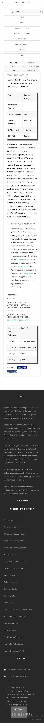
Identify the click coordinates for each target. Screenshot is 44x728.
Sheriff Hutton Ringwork (13, 637)
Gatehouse (21, 260)
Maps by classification (28, 694)
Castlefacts (22, 2)
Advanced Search (13, 701)
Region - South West (22, 33)
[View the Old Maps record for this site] (11, 368)
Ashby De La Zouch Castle (14, 561)
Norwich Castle (10, 630)
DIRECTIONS (31, 70)
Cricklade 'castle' (22, 44)
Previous (22, 49)
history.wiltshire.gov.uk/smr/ (18, 320)
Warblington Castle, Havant (15, 534)
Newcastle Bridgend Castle (14, 651)
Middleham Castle (11, 575)
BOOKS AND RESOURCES (31, 66)
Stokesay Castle (10, 589)
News (23, 701)
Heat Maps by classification (17, 698)
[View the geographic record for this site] (22, 368)
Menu (22, 22)
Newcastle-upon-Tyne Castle (15, 617)
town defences (23, 266)
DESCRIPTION (13, 63)
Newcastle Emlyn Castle (13, 644)
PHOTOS (31, 63)
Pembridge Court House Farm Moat (18, 610)
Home (22, 17)
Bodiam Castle (9, 520)
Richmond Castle (10, 582)
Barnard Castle (9, 555)
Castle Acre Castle (11, 623)
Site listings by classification (17, 691)
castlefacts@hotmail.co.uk (19, 669)
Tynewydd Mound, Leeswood (15, 541)
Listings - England (22, 28)
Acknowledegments (14, 705)
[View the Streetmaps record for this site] (12, 373)
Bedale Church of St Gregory (15, 568)
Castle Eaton (28, 273)
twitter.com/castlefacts (18, 676)
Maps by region (12, 694)
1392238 (10, 310)
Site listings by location (15, 687)
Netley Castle (9, 603)
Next (22, 55)
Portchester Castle (11, 527)
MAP (13, 66)
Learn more (22, 501)
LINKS (13, 70)
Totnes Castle (9, 596)
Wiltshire (22, 39)
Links (25, 705)
